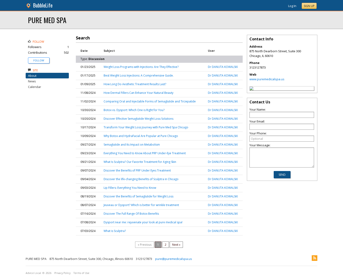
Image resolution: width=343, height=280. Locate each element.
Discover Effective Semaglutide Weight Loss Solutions (138, 119)
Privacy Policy (62, 273)
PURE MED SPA (47, 20)
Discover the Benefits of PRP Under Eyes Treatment (137, 170)
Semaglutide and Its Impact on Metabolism (132, 145)
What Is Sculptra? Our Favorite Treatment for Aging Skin (140, 162)
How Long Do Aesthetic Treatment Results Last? (135, 84)
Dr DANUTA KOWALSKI (223, 67)
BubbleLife (42, 5)
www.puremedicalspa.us (266, 79)
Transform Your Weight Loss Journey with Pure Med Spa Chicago (146, 127)
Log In (292, 6)
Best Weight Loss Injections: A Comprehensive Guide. (139, 75)
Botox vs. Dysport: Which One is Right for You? (134, 110)
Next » (176, 245)
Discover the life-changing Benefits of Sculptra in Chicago (141, 179)
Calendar (34, 87)
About (32, 76)
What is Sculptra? (115, 231)
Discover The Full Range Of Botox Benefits (131, 214)
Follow (38, 60)
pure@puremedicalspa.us (173, 259)
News (32, 81)
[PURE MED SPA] (251, 89)
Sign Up (309, 6)
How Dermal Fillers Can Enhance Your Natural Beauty (138, 93)
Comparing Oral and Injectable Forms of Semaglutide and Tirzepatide (150, 101)
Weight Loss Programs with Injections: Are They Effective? (141, 67)
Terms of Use (81, 273)
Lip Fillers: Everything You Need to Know (130, 188)
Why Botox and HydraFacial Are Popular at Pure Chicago (141, 136)
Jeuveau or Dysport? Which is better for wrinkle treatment (141, 205)
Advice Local (33, 273)
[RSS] (314, 258)
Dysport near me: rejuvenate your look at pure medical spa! (143, 222)
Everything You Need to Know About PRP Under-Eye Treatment (145, 153)
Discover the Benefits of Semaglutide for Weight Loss (138, 196)
